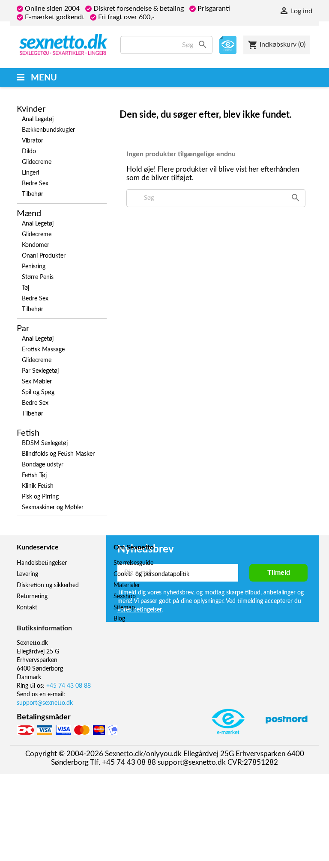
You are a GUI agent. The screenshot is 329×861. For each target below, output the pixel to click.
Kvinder (31, 109)
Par (23, 328)
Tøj (25, 288)
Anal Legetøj (38, 119)
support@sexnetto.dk (45, 703)
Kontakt (27, 608)
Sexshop (125, 597)
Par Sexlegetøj (40, 371)
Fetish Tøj (34, 475)
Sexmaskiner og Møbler (53, 508)
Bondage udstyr (42, 465)
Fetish (28, 433)
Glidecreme (36, 162)
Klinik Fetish (38, 486)
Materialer (127, 585)
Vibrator (32, 141)
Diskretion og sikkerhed (48, 585)
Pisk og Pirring (40, 497)
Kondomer (35, 245)
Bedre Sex (35, 184)
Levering (27, 574)
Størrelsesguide (133, 563)
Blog (119, 619)
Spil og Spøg (38, 392)
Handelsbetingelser (42, 563)
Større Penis (38, 277)
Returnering (32, 597)
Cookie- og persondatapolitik (151, 574)
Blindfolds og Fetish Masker (58, 454)
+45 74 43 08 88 (68, 686)
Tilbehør (32, 194)
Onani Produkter (44, 256)
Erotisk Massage (43, 350)
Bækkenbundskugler (48, 130)
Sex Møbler (37, 382)
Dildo (29, 151)
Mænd (29, 213)
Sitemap (124, 608)
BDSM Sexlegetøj (45, 443)
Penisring (33, 267)
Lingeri (30, 173)
